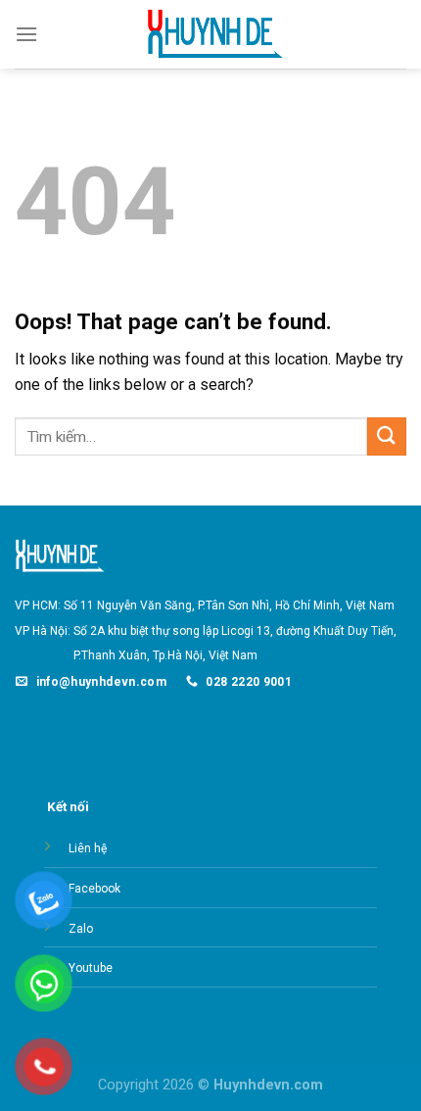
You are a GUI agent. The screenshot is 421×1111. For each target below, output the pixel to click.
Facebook (94, 888)
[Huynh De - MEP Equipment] (210, 35)
